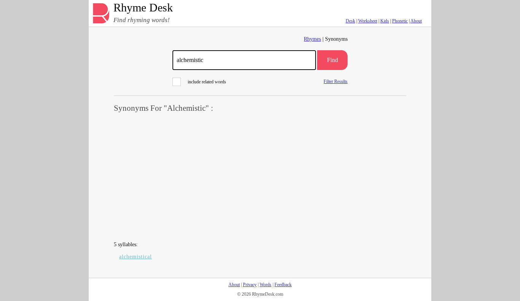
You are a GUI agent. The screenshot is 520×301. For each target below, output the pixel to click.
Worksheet (367, 21)
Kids (384, 21)
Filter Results (336, 81)
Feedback (283, 284)
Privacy (250, 284)
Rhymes (312, 39)
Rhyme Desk (143, 8)
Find (332, 60)
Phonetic (400, 21)
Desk (350, 21)
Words (265, 284)
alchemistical (135, 257)
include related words (207, 81)
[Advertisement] (260, 177)
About (416, 21)
